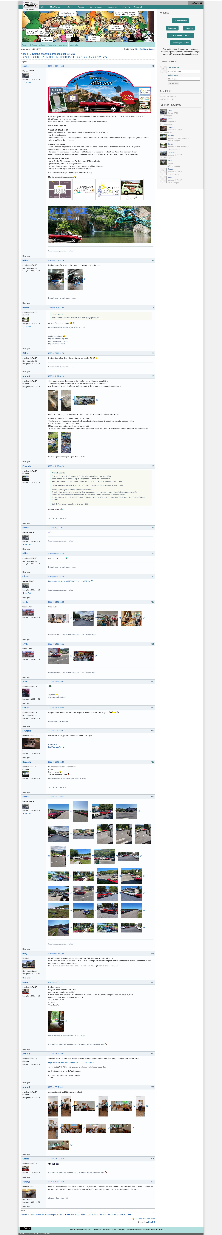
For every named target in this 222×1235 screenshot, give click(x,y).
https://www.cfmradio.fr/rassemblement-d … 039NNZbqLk (70, 1063)
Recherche (52, 45)
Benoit (25, 307)
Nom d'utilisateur (174, 68)
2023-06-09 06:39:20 (56, 353)
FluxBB (151, 1222)
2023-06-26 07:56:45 (56, 731)
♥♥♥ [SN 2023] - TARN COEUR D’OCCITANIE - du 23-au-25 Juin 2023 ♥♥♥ (65, 57)
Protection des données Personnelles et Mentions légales (145, 1229)
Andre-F (26, 376)
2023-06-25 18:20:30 (56, 708)
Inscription (63, 45)
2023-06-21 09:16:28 (56, 576)
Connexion (172, 28)
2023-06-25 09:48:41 (56, 682)
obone (170, 177)
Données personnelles (180, 43)
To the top (27, 1228)
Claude (170, 169)
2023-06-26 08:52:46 (56, 762)
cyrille (25, 602)
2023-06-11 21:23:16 (56, 376)
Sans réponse (149, 49)
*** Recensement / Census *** (180, 35)
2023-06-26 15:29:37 (56, 982)
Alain (25, 681)
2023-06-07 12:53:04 (56, 260)
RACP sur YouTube (55, 747)
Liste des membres (37, 45)
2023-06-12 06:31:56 (56, 553)
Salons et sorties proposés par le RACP (54, 53)
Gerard (25, 982)
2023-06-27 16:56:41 (56, 1054)
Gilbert (25, 260)
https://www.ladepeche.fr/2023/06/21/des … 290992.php (69, 581)
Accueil (24, 45)
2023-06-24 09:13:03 (56, 602)
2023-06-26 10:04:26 (56, 797)
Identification (195, 3)
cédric (25, 66)
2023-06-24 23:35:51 (56, 644)
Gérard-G (171, 152)
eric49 (170, 161)
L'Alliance (51, 744)
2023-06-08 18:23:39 (56, 307)
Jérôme (26, 1182)
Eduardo (26, 466)
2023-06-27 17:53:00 (56, 1159)
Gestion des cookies (119, 1229)
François (26, 731)
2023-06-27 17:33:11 (56, 1087)
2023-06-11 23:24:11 (55, 528)
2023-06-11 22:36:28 (56, 466)
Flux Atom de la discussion (145, 1219)
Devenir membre (180, 21)
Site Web (28, 83)
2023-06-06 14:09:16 (56, 66)
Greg (24, 953)
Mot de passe (173, 75)
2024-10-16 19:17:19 (56, 1182)
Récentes (139, 49)
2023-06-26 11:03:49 (56, 953)
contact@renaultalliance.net (81, 1229)
